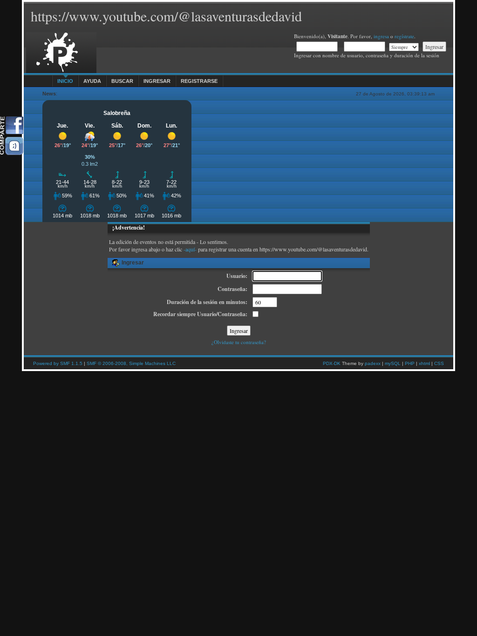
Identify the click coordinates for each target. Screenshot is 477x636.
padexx (373, 363)
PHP (410, 363)
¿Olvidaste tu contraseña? (238, 341)
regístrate (404, 36)
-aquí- (190, 249)
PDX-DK (332, 363)
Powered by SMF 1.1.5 (57, 363)
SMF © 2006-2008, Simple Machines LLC (131, 363)
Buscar (122, 81)
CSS (439, 363)
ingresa (381, 36)
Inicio (65, 81)
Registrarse (199, 81)
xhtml (424, 363)
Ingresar (156, 81)
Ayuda (92, 81)
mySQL (393, 363)
